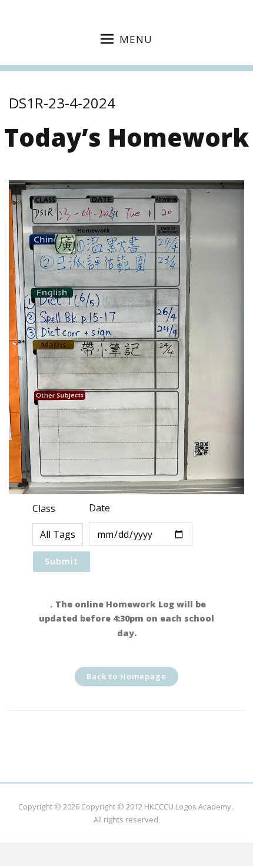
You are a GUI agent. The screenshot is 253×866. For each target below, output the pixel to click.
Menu (135, 39)
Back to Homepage (126, 676)
